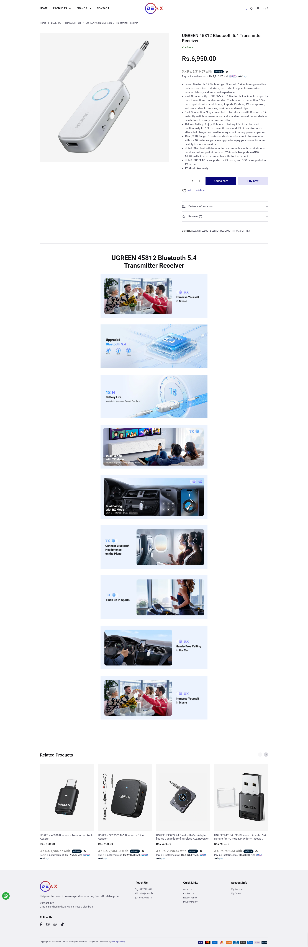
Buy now (252, 181)
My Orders (236, 893)
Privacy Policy (190, 901)
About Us (187, 889)
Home (44, 8)
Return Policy (190, 897)
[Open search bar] (245, 8)
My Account (237, 889)
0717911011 (146, 889)
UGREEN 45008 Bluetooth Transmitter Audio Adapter (67, 837)
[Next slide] (266, 754)
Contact (103, 8)
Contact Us (189, 893)
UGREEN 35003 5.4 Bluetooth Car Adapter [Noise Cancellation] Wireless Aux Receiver (182, 837)
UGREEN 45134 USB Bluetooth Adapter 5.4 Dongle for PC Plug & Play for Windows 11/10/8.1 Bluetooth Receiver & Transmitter (240, 837)
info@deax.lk (146, 893)
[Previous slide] (260, 754)
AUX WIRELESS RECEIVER (205, 230)
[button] (164, 38)
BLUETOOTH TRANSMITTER (66, 23)
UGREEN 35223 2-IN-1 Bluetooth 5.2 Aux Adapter (122, 837)
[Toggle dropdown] (70, 8)
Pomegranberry (118, 942)
